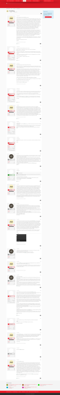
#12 (40, 219)
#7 (40, 137)
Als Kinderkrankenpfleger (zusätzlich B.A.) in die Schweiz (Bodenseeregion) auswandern (18, 384)
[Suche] (52, 1)
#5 (40, 105)
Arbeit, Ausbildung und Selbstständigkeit (12, 385)
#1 (40, 15)
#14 (40, 261)
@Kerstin (17, 64)
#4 (40, 88)
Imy (8, 387)
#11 (40, 203)
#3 (40, 63)
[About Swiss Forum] (30, 5)
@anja (17, 321)
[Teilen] (41, 13)
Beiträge (9, 72)
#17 (40, 318)
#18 (40, 332)
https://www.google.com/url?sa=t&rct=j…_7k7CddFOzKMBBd (23, 178)
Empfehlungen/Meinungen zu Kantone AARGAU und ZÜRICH (31, 384)
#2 (40, 46)
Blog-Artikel (9, 56)
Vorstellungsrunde (42, 385)
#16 (40, 290)
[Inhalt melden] (40, 43)
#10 (40, 184)
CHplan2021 (25, 387)
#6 (40, 121)
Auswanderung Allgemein (26, 385)
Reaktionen (9, 24)
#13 (40, 248)
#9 (40, 169)
